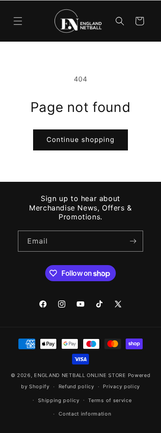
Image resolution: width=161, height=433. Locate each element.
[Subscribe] (133, 241)
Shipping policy (59, 400)
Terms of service (109, 400)
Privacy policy (121, 386)
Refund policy (76, 386)
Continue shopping (80, 139)
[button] (18, 21)
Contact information (85, 414)
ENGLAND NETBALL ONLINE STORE (80, 375)
